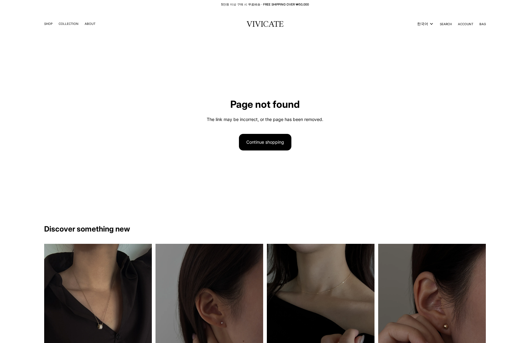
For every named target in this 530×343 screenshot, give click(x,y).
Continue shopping (265, 142)
